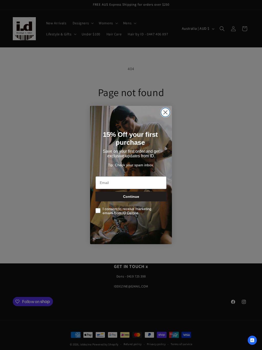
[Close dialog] (165, 112)
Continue (131, 196)
